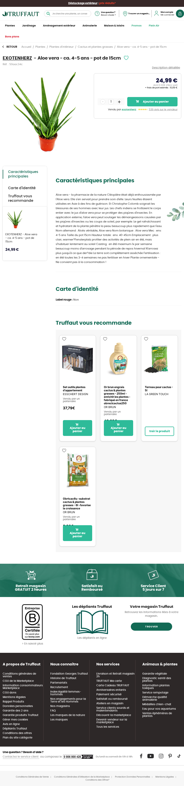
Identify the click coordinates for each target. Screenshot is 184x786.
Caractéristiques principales (23, 174)
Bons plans (12, 36)
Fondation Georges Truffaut (69, 673)
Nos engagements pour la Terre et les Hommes (68, 700)
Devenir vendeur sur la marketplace (111, 721)
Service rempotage (155, 692)
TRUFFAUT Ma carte (109, 681)
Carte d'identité (22, 188)
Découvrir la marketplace (113, 715)
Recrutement (59, 687)
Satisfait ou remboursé (112, 699)
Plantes (10, 25)
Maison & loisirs (114, 25)
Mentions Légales (164, 777)
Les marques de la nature (67, 715)
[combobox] (67, 13)
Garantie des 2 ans (15, 710)
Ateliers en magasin (109, 703)
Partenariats (58, 682)
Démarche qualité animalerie (154, 698)
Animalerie (89, 25)
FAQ (53, 710)
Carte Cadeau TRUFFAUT (112, 685)
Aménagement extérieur (59, 25)
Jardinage (29, 25)
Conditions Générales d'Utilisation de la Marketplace (82, 777)
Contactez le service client (21, 756)
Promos (137, 25)
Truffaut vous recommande (20, 198)
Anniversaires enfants (111, 690)
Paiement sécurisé (108, 694)
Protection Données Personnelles (132, 777)
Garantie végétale (154, 673)
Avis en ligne (11, 724)
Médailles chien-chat (156, 704)
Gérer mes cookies (15, 719)
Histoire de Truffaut (63, 678)
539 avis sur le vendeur (163, 109)
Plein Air (154, 25)
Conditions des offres (17, 733)
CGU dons (9, 692)
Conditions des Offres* (97, 780)
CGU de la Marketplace (18, 681)
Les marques (59, 719)
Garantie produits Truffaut (20, 715)
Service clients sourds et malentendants (112, 709)
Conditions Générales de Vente (32, 777)
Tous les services (107, 727)
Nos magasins (60, 706)
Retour (11, 47)
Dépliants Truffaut (15, 728)
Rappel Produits (13, 701)
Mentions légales (14, 697)
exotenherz (129, 109)
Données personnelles (18, 706)
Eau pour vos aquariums (159, 709)
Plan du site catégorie (17, 737)
